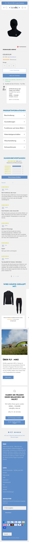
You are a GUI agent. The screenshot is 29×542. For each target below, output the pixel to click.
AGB (4, 477)
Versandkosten (13, 57)
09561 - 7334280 (13, 95)
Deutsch (6, 534)
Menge (4, 62)
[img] (5, 187)
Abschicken (8, 512)
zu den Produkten (20, 3)
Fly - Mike (8, 537)
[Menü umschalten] (4, 7)
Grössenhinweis (14, 147)
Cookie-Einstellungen (8, 492)
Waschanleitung (14, 141)
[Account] (21, 7)
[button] (8, 166)
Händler (5, 489)
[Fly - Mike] (14, 7)
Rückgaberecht (7, 482)
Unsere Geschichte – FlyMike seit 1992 (13, 470)
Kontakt (5, 472)
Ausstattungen (14, 122)
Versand (5, 487)
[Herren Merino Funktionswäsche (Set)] (13, 302)
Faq (4, 484)
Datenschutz (6, 475)
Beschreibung (14, 115)
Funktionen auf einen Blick (14, 128)
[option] (14, 28)
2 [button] (13, 276)
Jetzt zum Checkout (14, 75)
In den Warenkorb (14, 70)
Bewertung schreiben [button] (14, 177)
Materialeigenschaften (14, 134)
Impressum (6, 480)
